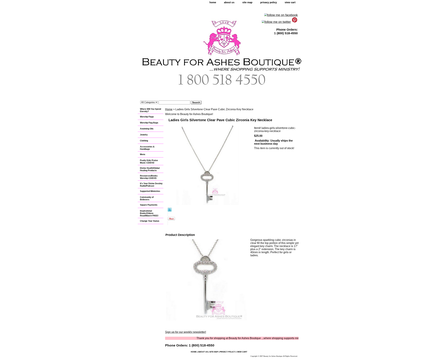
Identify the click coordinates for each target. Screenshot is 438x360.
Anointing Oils (146, 129)
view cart (290, 2)
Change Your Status (149, 221)
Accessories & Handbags (147, 148)
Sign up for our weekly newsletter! (185, 332)
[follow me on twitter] (276, 22)
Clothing (144, 141)
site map (247, 2)
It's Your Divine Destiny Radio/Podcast (151, 184)
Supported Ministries (150, 191)
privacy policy (268, 2)
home (212, 2)
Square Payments (148, 205)
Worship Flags (147, 117)
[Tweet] (170, 210)
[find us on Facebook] (281, 15)
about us (229, 2)
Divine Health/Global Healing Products (150, 169)
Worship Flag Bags (149, 123)
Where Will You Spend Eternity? (150, 110)
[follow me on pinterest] (295, 22)
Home (168, 109)
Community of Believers (147, 198)
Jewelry (144, 135)
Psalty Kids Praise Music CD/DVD (149, 161)
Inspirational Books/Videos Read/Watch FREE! (149, 213)
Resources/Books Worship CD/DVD (149, 177)
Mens (142, 154)
